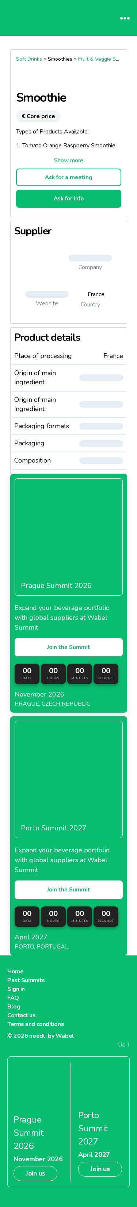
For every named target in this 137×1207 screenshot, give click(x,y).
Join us (35, 1173)
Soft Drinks (29, 59)
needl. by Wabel (51, 1036)
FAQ (13, 998)
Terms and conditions (35, 1024)
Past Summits (26, 980)
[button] (68, 160)
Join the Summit (68, 647)
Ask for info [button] (69, 198)
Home (15, 972)
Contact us (21, 1015)
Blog (13, 1007)
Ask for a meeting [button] (68, 177)
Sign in (16, 989)
